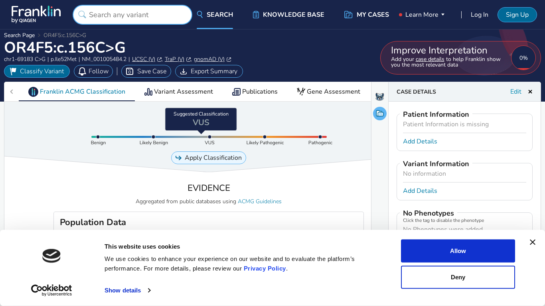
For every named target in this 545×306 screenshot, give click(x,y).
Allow (458, 250)
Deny (458, 276)
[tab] (77, 91)
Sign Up (517, 14)
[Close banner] (532, 242)
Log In (479, 14)
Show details (123, 290)
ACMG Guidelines (260, 201)
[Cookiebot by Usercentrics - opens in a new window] (52, 290)
